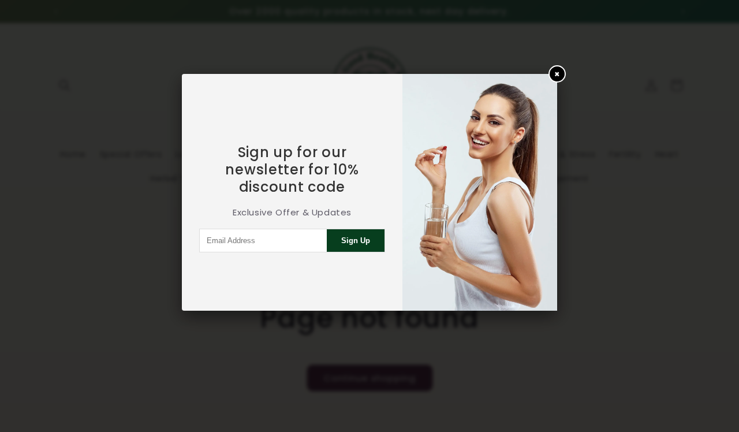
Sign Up (355, 240)
